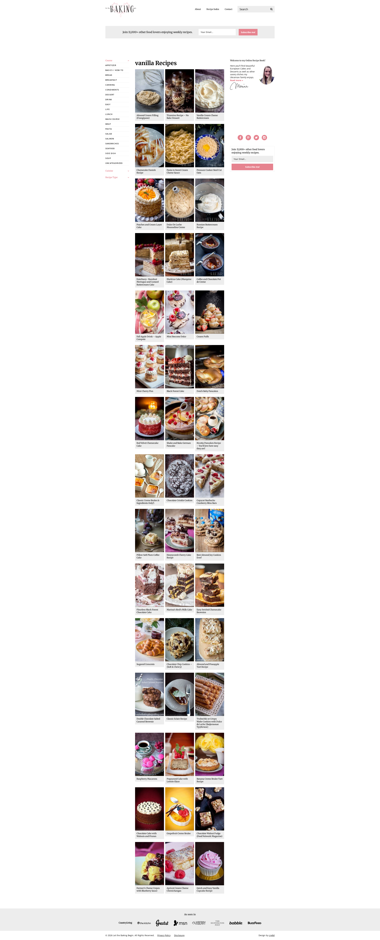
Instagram (264, 137)
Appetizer (110, 65)
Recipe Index (212, 9)
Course (108, 60)
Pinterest (248, 137)
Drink (108, 99)
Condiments (112, 90)
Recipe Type (111, 177)
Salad (108, 134)
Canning (110, 85)
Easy (107, 104)
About (198, 9)
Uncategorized (114, 163)
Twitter (256, 137)
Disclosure (179, 935)
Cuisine (109, 170)
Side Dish (110, 153)
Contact (228, 9)
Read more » (236, 80)
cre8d (272, 935)
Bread (108, 75)
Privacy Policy (164, 935)
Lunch (109, 114)
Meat (108, 124)
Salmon (109, 138)
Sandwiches (112, 143)
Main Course (112, 119)
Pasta (108, 129)
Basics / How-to (114, 70)
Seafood (110, 148)
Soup (108, 158)
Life (107, 109)
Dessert (109, 94)
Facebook (240, 137)
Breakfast (111, 80)
